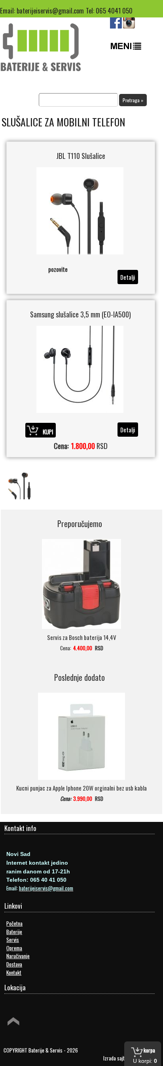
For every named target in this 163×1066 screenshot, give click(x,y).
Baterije (14, 932)
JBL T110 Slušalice (80, 155)
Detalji (127, 277)
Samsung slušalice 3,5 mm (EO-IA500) (80, 314)
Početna (14, 923)
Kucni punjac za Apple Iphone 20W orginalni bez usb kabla (81, 787)
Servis (12, 940)
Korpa (149, 1050)
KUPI (48, 431)
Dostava (14, 964)
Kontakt (13, 972)
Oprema (14, 948)
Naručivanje (18, 956)
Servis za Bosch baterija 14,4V (81, 637)
